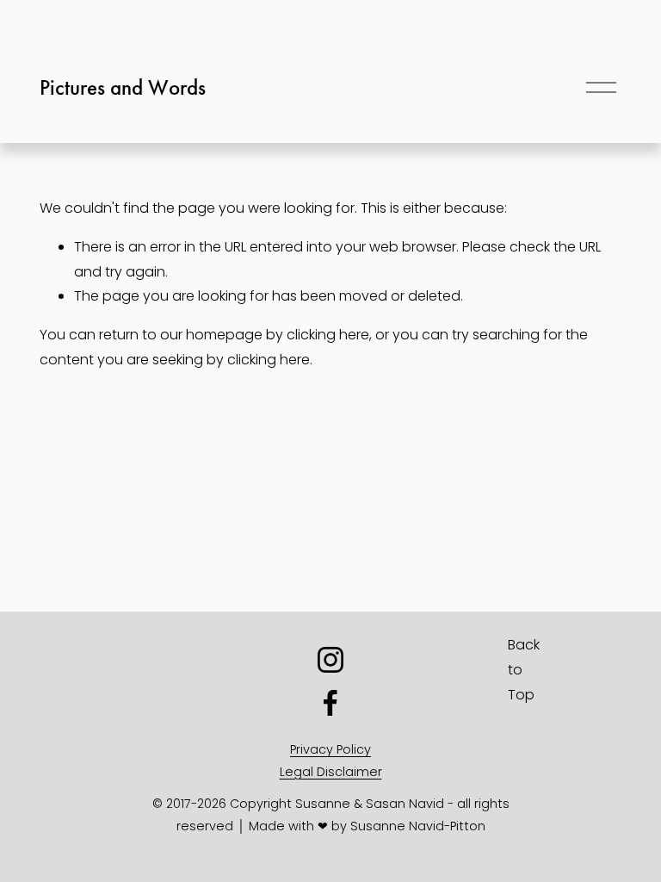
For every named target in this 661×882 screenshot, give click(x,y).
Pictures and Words (123, 87)
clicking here (328, 335)
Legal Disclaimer (331, 771)
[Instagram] (330, 660)
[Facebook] (330, 703)
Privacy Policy (330, 749)
